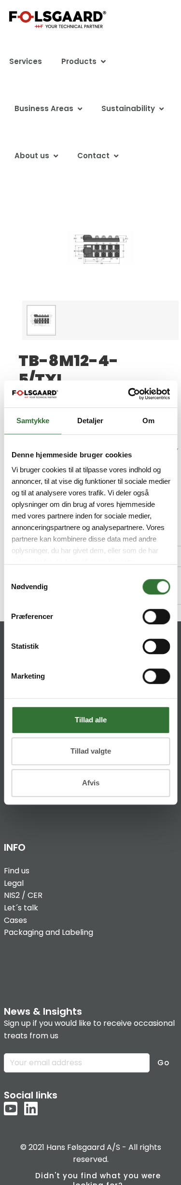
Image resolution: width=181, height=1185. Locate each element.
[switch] (156, 616)
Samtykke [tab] (32, 420)
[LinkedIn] (31, 1109)
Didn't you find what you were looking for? (98, 1178)
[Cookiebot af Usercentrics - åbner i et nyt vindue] (129, 394)
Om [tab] (148, 420)
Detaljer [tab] (90, 420)
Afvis (90, 783)
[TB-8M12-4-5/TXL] (100, 247)
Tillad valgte (90, 751)
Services (25, 61)
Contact (93, 156)
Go (163, 1063)
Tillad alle (91, 720)
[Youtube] (10, 1109)
